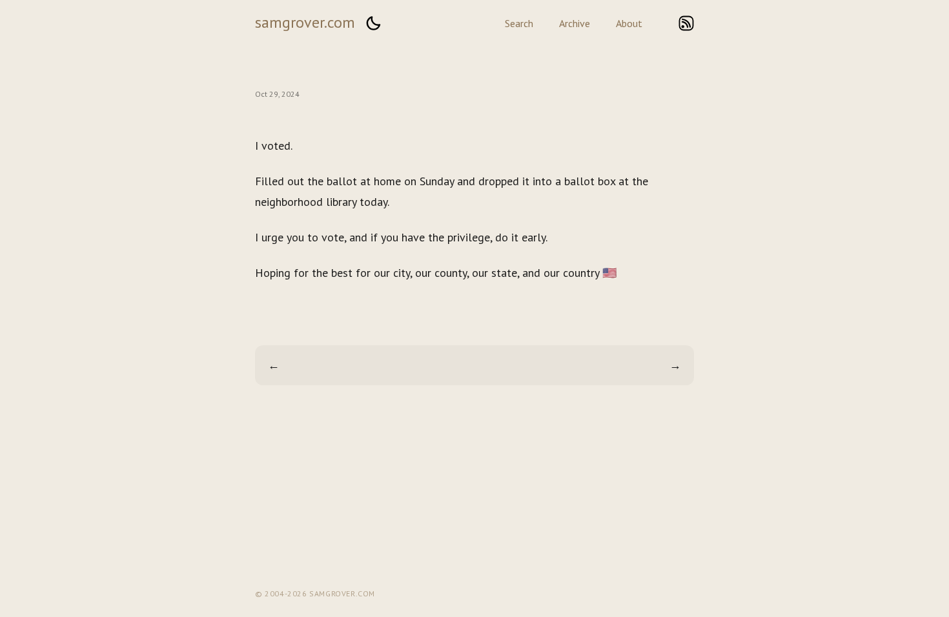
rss (686, 23)
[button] (373, 23)
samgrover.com (305, 22)
